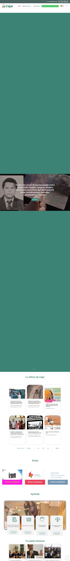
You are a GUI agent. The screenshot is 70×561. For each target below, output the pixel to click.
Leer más (35, 199)
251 (38, 448)
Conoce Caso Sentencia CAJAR (50, 6)
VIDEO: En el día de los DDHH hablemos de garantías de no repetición (52, 405)
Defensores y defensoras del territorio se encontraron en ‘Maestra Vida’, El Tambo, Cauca (17, 433)
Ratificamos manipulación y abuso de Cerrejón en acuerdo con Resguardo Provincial (34, 402)
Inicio (19, 6)
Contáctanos (36, 6)
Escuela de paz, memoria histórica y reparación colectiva (34, 432)
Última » (57, 448)
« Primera (29, 448)
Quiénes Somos (26, 6)
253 (48, 448)
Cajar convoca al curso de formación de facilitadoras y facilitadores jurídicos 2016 (16, 402)
